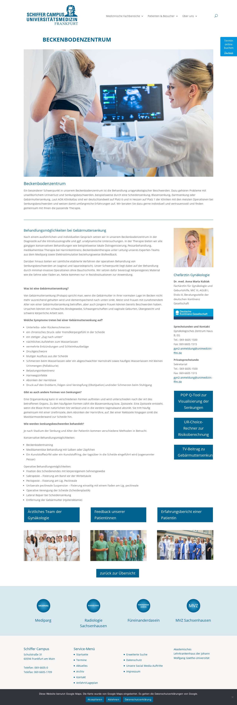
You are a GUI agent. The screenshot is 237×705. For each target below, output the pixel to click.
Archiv (80, 671)
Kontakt (81, 677)
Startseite (82, 654)
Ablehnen (113, 699)
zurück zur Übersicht (117, 573)
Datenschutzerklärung (138, 699)
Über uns (188, 16)
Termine (81, 660)
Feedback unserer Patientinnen (109, 514)
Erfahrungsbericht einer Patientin (181, 514)
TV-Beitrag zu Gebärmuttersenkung (195, 452)
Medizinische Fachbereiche (123, 16)
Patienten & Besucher (161, 16)
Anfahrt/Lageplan (87, 682)
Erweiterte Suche (136, 654)
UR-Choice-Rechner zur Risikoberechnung (193, 428)
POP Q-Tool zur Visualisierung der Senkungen (193, 401)
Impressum (133, 671)
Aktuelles (82, 665)
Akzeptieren (95, 699)
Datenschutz (134, 660)
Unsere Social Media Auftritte (144, 665)
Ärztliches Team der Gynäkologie (45, 514)
